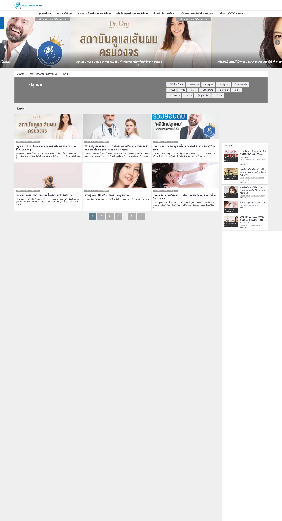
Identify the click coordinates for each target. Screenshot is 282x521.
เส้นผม (189, 95)
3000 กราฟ (194, 84)
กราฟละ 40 (175, 95)
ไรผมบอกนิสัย (241, 84)
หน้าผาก (218, 95)
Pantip (194, 90)
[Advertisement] (245, 123)
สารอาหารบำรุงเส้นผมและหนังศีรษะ (94, 13)
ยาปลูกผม (209, 84)
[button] (4, 42)
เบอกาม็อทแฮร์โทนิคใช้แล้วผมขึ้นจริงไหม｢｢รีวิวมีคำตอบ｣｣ (46, 195)
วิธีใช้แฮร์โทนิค (176, 84)
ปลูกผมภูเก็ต (208, 90)
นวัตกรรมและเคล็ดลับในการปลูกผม (197, 13)
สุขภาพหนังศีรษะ (64, 13)
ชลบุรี (172, 90)
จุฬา (183, 90)
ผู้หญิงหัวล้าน (203, 95)
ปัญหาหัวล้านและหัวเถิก (164, 13)
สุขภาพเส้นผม (45, 13)
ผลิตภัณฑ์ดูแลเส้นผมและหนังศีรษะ (132, 13)
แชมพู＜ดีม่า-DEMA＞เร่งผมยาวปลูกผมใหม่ (107, 195)
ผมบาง (237, 90)
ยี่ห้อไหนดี (224, 90)
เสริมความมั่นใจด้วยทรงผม (231, 13)
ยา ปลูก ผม (224, 84)
